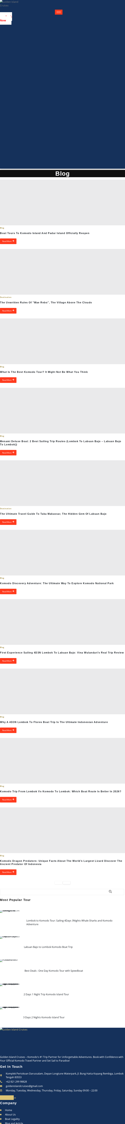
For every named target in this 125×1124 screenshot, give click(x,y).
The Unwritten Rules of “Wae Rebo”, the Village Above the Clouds (46, 302)
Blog (2, 228)
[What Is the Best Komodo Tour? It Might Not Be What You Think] (62, 341)
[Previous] (58, 882)
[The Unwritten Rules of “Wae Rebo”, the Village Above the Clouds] (62, 272)
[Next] (66, 882)
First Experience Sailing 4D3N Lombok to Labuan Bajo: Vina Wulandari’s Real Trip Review (62, 652)
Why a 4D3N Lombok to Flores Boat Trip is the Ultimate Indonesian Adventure (54, 722)
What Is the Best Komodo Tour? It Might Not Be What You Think (44, 372)
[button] (62, 892)
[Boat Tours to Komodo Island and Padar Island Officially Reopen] (62, 202)
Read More (7, 241)
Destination (5, 297)
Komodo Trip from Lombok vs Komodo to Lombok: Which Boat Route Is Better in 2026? (60, 791)
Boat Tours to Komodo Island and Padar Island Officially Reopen (44, 233)
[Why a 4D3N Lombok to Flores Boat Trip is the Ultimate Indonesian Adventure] (62, 691)
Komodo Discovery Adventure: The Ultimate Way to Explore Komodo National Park (57, 583)
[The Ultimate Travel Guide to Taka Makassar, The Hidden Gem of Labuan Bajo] (62, 483)
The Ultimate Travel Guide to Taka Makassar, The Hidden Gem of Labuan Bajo (53, 514)
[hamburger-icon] (58, 12)
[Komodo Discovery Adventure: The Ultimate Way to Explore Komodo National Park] (62, 552)
